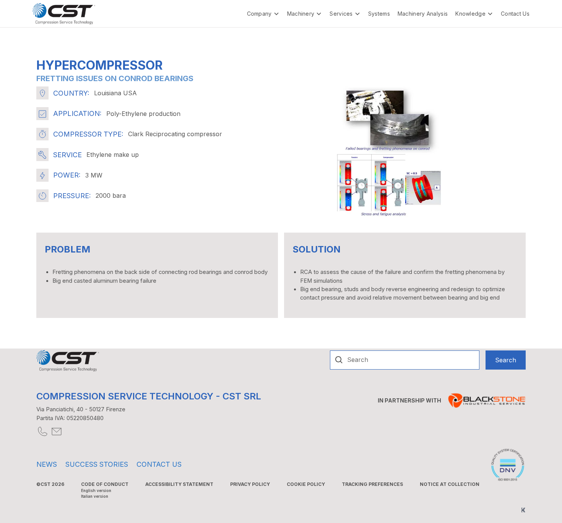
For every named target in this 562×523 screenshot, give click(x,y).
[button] (263, 13)
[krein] (523, 509)
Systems (379, 13)
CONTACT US (159, 464)
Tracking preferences (372, 484)
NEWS (46, 464)
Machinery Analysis (423, 13)
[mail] (56, 431)
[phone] (41, 431)
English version (96, 490)
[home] (63, 13)
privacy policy (250, 484)
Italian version (94, 496)
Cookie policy (306, 484)
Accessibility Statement (179, 484)
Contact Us (515, 13)
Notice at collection (449, 484)
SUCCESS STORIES (96, 464)
